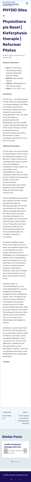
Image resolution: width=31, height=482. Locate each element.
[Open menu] (27, 3)
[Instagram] (19, 479)
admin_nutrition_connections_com (14, 55)
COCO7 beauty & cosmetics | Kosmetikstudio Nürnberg (23, 418)
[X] (15, 479)
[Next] (25, 450)
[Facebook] (11, 479)
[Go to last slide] (5, 450)
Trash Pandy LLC (6, 415)
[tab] (13, 461)
